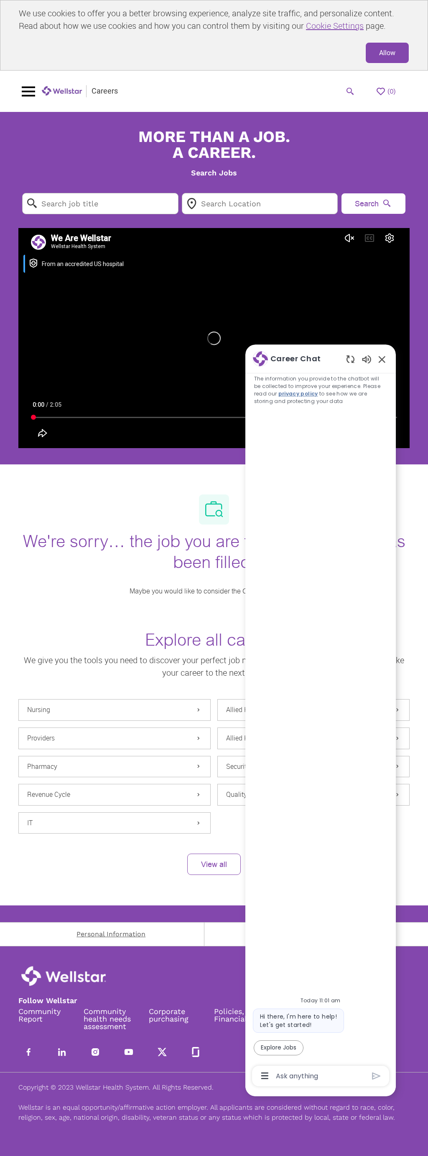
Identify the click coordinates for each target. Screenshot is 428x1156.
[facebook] (28, 1052)
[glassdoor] (196, 1052)
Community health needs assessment (107, 1019)
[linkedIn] (62, 1052)
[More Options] (265, 1076)
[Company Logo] (62, 91)
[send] (376, 1076)
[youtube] (129, 1052)
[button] (214, 864)
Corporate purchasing (169, 1015)
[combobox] (100, 203)
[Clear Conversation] (350, 359)
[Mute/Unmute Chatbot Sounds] (366, 359)
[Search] (350, 91)
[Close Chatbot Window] (382, 359)
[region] (320, 716)
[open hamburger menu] (28, 91)
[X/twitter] (162, 1052)
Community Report (39, 1015)
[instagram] (95, 1052)
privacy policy (298, 393)
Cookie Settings (335, 25)
